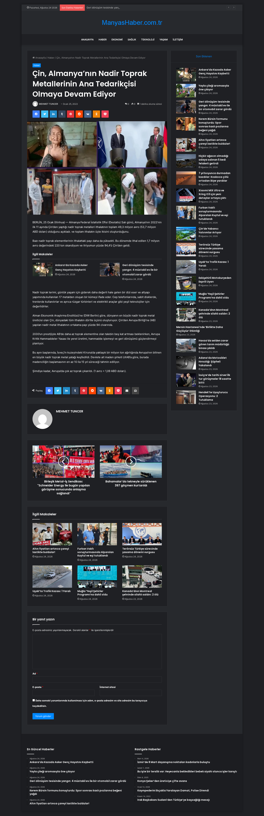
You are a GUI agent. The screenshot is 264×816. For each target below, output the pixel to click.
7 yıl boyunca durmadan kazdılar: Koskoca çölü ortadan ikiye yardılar (214, 176)
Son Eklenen (204, 56)
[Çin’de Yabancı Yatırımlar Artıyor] (186, 233)
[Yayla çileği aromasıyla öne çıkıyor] (186, 90)
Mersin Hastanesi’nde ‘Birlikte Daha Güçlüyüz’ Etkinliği (199, 329)
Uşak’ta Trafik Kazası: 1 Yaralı (52, 591)
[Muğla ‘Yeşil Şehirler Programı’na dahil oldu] (97, 576)
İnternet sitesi (108, 687)
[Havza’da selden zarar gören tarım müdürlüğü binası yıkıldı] (186, 345)
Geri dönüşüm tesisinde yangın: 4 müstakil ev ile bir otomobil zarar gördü (127, 7)
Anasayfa (87, 39)
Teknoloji (147, 39)
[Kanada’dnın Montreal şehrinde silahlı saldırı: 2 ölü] (142, 576)
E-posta (38, 687)
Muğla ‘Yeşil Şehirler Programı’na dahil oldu (92, 592)
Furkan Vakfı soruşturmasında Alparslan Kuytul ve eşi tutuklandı (95, 552)
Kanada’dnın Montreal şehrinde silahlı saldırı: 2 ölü (140, 592)
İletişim (178, 39)
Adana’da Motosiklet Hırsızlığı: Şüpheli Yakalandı (213, 361)
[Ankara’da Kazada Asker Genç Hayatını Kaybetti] (42, 269)
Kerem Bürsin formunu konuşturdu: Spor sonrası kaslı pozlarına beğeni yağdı (213, 124)
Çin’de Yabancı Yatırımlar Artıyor (210, 230)
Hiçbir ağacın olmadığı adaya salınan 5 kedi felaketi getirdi (213, 159)
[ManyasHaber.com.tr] (132, 22)
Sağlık (132, 39)
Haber (102, 39)
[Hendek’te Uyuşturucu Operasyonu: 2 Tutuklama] (186, 397)
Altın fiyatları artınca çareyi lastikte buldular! (51, 550)
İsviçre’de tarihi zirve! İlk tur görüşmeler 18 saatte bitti (215, 378)
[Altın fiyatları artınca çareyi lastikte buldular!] (52, 534)
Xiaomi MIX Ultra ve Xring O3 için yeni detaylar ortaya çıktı (212, 194)
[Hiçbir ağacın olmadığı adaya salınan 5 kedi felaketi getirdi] (186, 161)
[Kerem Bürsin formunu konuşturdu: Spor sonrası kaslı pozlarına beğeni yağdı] (186, 124)
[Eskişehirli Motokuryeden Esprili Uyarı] (186, 283)
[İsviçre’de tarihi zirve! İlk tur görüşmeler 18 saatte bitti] (186, 380)
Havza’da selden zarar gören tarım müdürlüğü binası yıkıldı (214, 344)
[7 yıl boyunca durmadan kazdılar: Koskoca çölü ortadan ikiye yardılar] (186, 178)
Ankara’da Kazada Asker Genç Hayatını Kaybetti (215, 71)
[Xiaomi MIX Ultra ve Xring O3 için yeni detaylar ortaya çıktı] (186, 195)
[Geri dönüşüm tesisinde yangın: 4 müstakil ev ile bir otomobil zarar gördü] (110, 269)
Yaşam (163, 39)
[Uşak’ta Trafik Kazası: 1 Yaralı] (52, 576)
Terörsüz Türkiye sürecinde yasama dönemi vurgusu (140, 550)
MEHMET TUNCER (48, 104)
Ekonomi (117, 39)
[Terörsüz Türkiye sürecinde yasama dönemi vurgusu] (142, 534)
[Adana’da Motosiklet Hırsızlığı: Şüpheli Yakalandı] (186, 362)
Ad (35, 673)
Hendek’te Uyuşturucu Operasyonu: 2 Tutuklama (213, 396)
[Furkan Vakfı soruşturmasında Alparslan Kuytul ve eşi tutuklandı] (97, 534)
